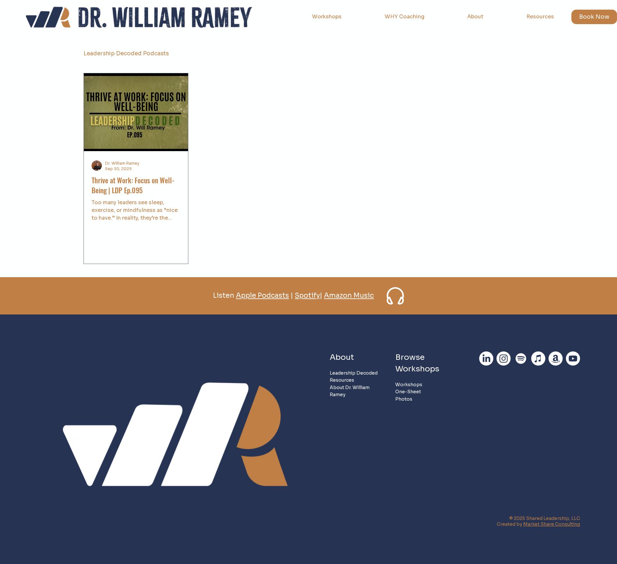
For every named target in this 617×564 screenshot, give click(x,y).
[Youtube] (573, 358)
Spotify (307, 295)
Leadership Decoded (354, 373)
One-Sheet (408, 392)
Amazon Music (349, 295)
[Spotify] (521, 358)
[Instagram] (503, 358)
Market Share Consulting (551, 524)
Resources (342, 380)
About (342, 357)
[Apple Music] (538, 358)
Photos (403, 399)
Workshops (408, 384)
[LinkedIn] (486, 358)
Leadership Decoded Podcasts (126, 53)
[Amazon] (556, 358)
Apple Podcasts (262, 295)
